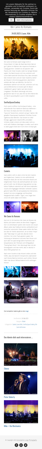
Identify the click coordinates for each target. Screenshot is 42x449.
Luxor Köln (19, 324)
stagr (27, 311)
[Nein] (39, 13)
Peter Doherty (9, 397)
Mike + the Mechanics (12, 426)
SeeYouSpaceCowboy (29, 324)
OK (11, 20)
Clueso (6, 368)
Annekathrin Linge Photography (27, 440)
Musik (23, 321)
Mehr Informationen (24, 20)
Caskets (14, 324)
